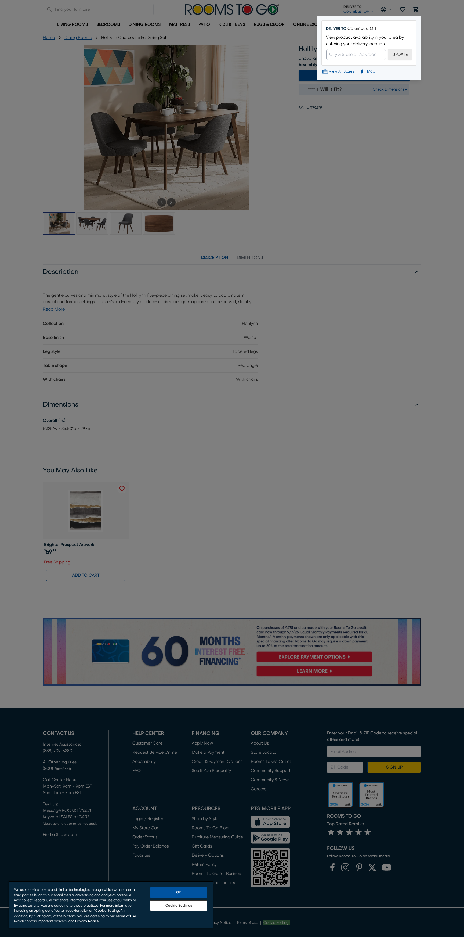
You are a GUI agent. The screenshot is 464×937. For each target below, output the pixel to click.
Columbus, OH (361, 28)
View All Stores (341, 71)
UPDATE (400, 54)
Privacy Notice (87, 921)
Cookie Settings (178, 905)
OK (178, 892)
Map (371, 71)
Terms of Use (126, 916)
